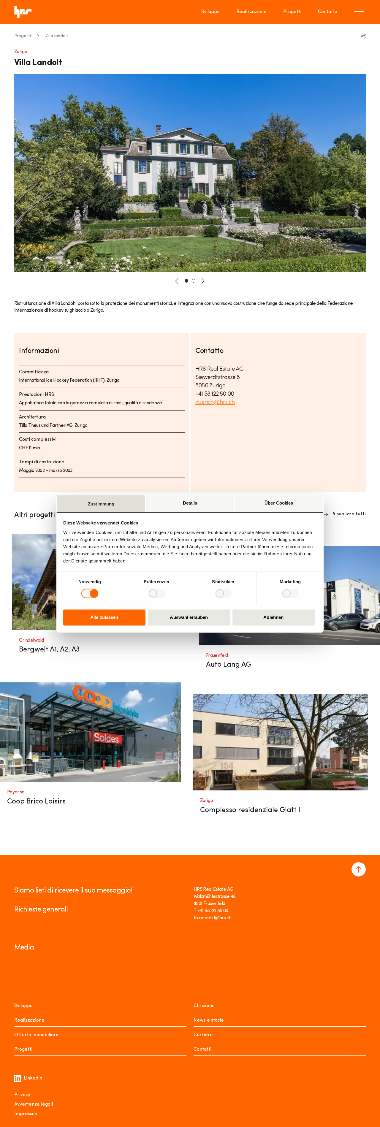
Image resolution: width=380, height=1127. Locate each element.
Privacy (22, 1095)
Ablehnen (273, 617)
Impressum (26, 1114)
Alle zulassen (104, 617)
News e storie (209, 1020)
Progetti (292, 11)
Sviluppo (210, 11)
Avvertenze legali (33, 1104)
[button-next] (203, 281)
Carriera (203, 1035)
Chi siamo (204, 1006)
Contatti (202, 1049)
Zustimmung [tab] (101, 503)
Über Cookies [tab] (279, 502)
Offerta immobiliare (36, 1035)
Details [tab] (190, 502)
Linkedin (33, 1078)
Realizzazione (251, 11)
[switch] (156, 593)
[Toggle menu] (360, 12)
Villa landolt (56, 36)
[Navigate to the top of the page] (359, 869)
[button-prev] (177, 281)
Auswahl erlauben (189, 617)
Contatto (327, 11)
